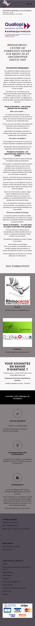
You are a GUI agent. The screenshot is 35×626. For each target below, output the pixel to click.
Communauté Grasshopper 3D (11, 582)
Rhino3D (5, 564)
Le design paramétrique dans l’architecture (14, 588)
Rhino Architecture (8, 572)
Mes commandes (7, 550)
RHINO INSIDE (7, 575)
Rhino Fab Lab (7, 591)
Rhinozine (5, 594)
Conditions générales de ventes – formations (17, 383)
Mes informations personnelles (11, 546)
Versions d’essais (8, 585)
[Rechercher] (27, 4)
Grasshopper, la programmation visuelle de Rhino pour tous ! (16, 568)
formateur (14, 94)
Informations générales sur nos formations (17, 10)
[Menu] (31, 4)
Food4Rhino (6, 579)
